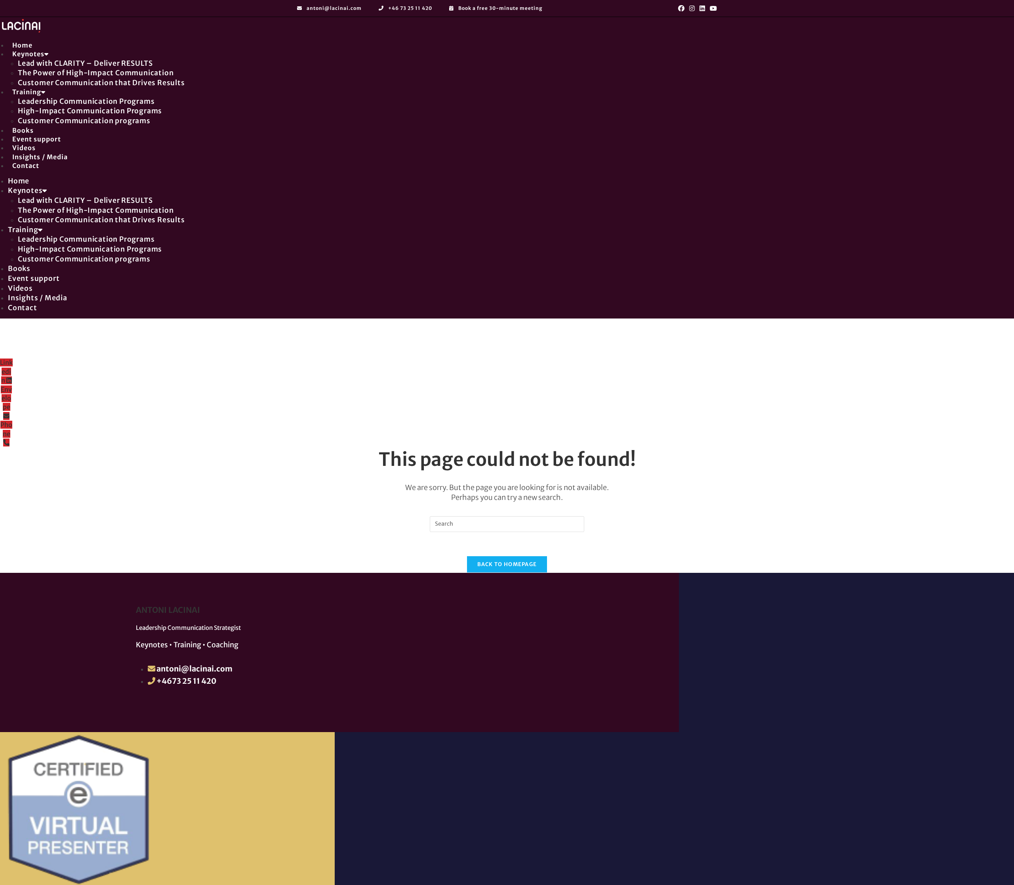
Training (26, 92)
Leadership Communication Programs (86, 101)
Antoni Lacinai (168, 610)
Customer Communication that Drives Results (101, 82)
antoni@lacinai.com (334, 8)
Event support (33, 278)
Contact (25, 166)
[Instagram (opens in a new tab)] (692, 8)
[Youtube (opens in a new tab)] (712, 8)
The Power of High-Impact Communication (95, 73)
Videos (20, 288)
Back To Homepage (507, 564)
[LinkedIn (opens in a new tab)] (702, 8)
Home (18, 181)
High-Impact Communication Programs (90, 111)
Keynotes (28, 54)
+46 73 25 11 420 (410, 8)
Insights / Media (37, 298)
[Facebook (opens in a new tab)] (681, 8)
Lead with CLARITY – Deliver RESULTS (85, 63)
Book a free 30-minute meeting (500, 8)
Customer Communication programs (84, 120)
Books (19, 268)
